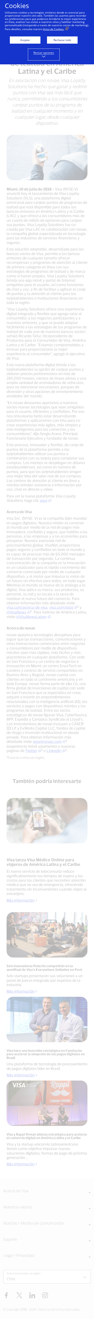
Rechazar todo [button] (62, 40)
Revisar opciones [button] (43, 53)
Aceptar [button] (25, 40)
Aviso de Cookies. (53, 29)
